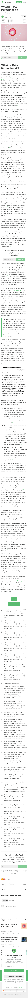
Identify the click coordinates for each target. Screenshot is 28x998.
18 (23, 489)
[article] (14, 929)
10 (6, 215)
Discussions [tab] (13, 920)
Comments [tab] (5, 900)
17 (8, 487)
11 (14, 231)
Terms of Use (21, 870)
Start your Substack (10, 991)
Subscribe (19, 2)
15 (21, 444)
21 (12, 564)
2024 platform (16, 290)
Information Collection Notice (17, 872)
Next (23, 889)
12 (10, 246)
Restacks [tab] (11, 900)
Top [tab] (3, 920)
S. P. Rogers (8, 15)
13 (7, 276)
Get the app (22, 991)
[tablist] (8, 900)
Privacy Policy (19, 982)
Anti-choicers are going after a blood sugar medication (9, 926)
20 (7, 550)
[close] (23, 949)
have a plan (20, 581)
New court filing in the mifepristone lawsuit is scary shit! (10, 942)
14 (12, 422)
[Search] (25, 919)
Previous (6, 889)
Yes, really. (4, 930)
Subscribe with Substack (15, 976)
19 (18, 506)
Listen (24, 16)
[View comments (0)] (8, 21)
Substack (6, 994)
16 (12, 459)
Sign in (24, 2)
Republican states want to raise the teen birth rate (9, 938)
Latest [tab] (7, 920)
